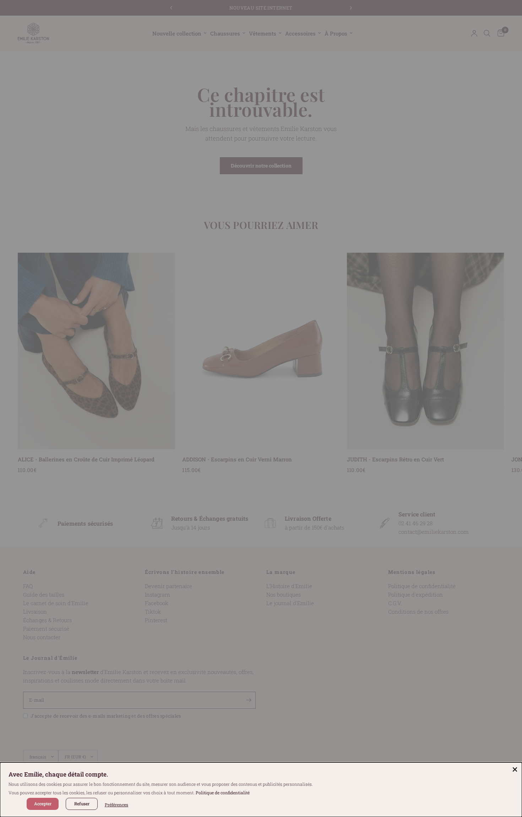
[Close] (514, 769)
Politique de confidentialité (223, 792)
